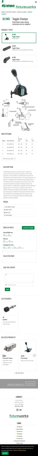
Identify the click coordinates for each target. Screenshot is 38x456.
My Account (19, 443)
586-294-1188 (19, 406)
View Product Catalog (10, 207)
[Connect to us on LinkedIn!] (17, 409)
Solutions (19, 431)
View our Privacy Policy (19, 450)
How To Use (7, 212)
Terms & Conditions (19, 441)
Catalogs (19, 433)
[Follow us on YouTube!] (20, 409)
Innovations (19, 429)
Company (19, 436)
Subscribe (30, 384)
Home (3, 12)
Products (19, 426)
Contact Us (20, 438)
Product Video (8, 209)
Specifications (8, 215)
